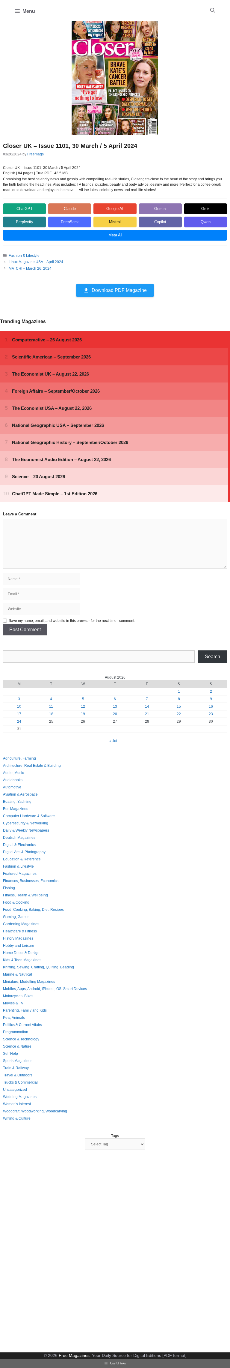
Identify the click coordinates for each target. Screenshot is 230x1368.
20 (115, 714)
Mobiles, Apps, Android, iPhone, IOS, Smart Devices (45, 989)
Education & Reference (22, 859)
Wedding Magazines (20, 1097)
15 (179, 706)
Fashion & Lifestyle (24, 256)
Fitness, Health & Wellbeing (25, 895)
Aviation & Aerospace (20, 794)
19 (83, 714)
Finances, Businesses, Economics (30, 881)
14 (147, 706)
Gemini (160, 208)
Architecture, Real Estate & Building (32, 766)
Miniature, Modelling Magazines (29, 982)
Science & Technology (21, 1039)
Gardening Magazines (21, 924)
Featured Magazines (20, 874)
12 (83, 706)
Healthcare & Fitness (20, 931)
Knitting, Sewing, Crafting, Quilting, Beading (38, 967)
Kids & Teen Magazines (22, 960)
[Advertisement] (48, 1252)
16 (211, 706)
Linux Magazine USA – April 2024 (36, 262)
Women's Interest (17, 1104)
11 (51, 706)
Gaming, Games (16, 917)
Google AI (114, 208)
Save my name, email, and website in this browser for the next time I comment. (72, 621)
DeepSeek (70, 222)
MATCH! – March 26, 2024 (30, 268)
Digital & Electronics (19, 845)
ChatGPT (24, 208)
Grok (205, 208)
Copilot (160, 222)
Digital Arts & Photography (24, 852)
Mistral (115, 222)
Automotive (12, 787)
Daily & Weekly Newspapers (26, 830)
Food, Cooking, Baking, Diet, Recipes (33, 910)
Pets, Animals (14, 1018)
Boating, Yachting (17, 802)
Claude (70, 208)
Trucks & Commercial (20, 1082)
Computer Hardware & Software (29, 816)
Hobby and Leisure (18, 946)
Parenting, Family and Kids (25, 1010)
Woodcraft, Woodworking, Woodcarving (35, 1111)
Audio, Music (13, 773)
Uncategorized (15, 1090)
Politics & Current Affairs (22, 1025)
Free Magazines (74, 1355)
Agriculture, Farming (19, 758)
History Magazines (18, 938)
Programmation (15, 1032)
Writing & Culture (17, 1118)
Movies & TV (13, 1003)
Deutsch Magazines (19, 838)
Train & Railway (16, 1068)
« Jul (113, 741)
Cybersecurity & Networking (25, 823)
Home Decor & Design (21, 953)
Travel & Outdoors (17, 1075)
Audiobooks (12, 780)
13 (115, 706)
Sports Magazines (17, 1061)
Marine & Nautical (17, 974)
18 (51, 714)
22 (179, 714)
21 (147, 714)
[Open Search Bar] (212, 10)
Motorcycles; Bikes (18, 996)
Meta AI (115, 235)
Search (212, 656)
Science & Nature (17, 1046)
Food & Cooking (16, 902)
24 (19, 721)
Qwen (206, 222)
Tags (115, 1136)
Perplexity (24, 222)
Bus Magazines (15, 809)
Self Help (10, 1054)
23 (211, 714)
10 (19, 706)
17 (19, 714)
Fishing (9, 888)
